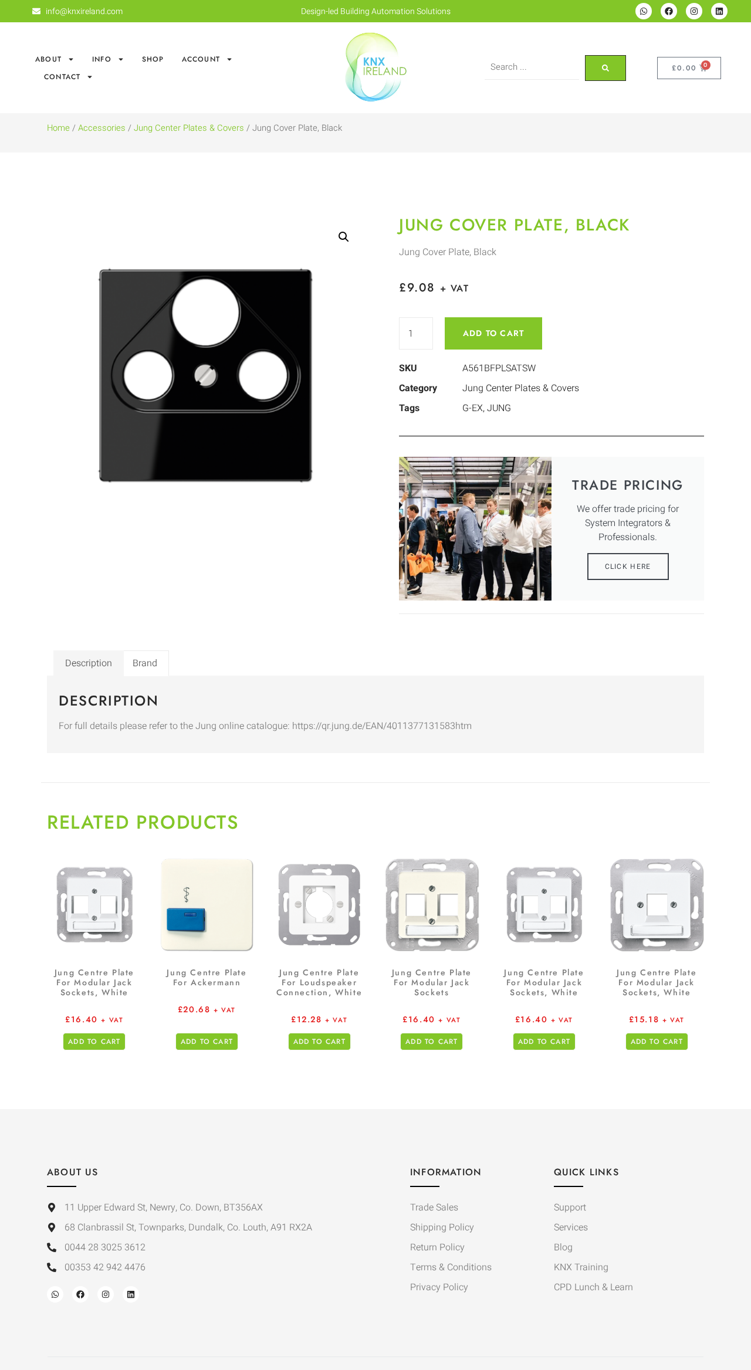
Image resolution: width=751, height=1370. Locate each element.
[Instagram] (694, 11)
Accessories (102, 128)
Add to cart (493, 333)
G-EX (472, 408)
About (48, 59)
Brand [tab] (145, 663)
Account (201, 59)
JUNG (499, 408)
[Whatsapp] (643, 11)
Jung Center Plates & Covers (189, 128)
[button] (343, 236)
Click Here (628, 566)
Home (58, 128)
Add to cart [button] (94, 1041)
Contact (62, 77)
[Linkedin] (719, 11)
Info (101, 59)
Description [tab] (88, 663)
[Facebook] (669, 11)
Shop (153, 59)
